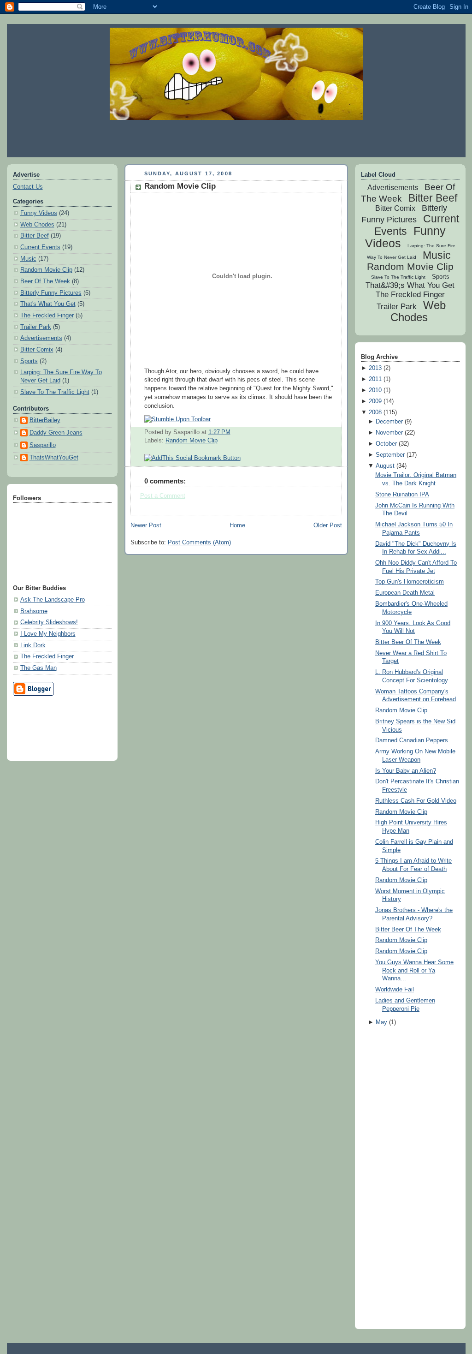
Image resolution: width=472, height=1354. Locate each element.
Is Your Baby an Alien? (405, 771)
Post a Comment (162, 496)
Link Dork (33, 645)
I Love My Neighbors (48, 634)
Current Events (40, 247)
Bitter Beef (34, 236)
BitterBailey (45, 420)
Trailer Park (35, 327)
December (389, 421)
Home (237, 525)
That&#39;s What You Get (410, 285)
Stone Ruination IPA (402, 494)
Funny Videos (38, 213)
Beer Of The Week (45, 281)
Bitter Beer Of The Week (408, 642)
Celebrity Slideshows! (49, 622)
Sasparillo (43, 445)
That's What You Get (48, 304)
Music (28, 259)
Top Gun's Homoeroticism (409, 582)
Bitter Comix (36, 349)
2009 (375, 401)
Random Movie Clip (46, 270)
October (386, 444)
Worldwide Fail (394, 989)
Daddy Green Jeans (56, 432)
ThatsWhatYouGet (54, 457)
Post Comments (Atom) (199, 542)
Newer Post (145, 525)
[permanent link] (177, 419)
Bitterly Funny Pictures (51, 293)
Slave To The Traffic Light (54, 392)
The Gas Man (38, 668)
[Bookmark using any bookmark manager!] (192, 458)
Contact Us (28, 187)
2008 (375, 412)
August (385, 466)
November (389, 432)
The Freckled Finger (47, 315)
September (390, 455)
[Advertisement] (236, 138)
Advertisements (41, 338)
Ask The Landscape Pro (52, 599)
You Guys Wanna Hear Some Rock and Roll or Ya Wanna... (414, 970)
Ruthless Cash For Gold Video (415, 801)
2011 (375, 379)
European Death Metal (405, 593)
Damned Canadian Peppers (411, 740)
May (381, 1022)
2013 (375, 368)
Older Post (327, 525)
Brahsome (33, 611)
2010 (375, 390)
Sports (29, 361)
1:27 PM (219, 432)
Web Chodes (37, 224)
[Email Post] (233, 432)
